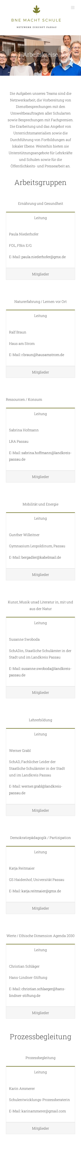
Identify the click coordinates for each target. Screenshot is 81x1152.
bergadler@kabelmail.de (41, 557)
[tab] (40, 217)
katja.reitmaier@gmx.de (41, 891)
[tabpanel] (40, 245)
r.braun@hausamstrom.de (42, 354)
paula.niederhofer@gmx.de (43, 256)
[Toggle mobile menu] (73, 7)
